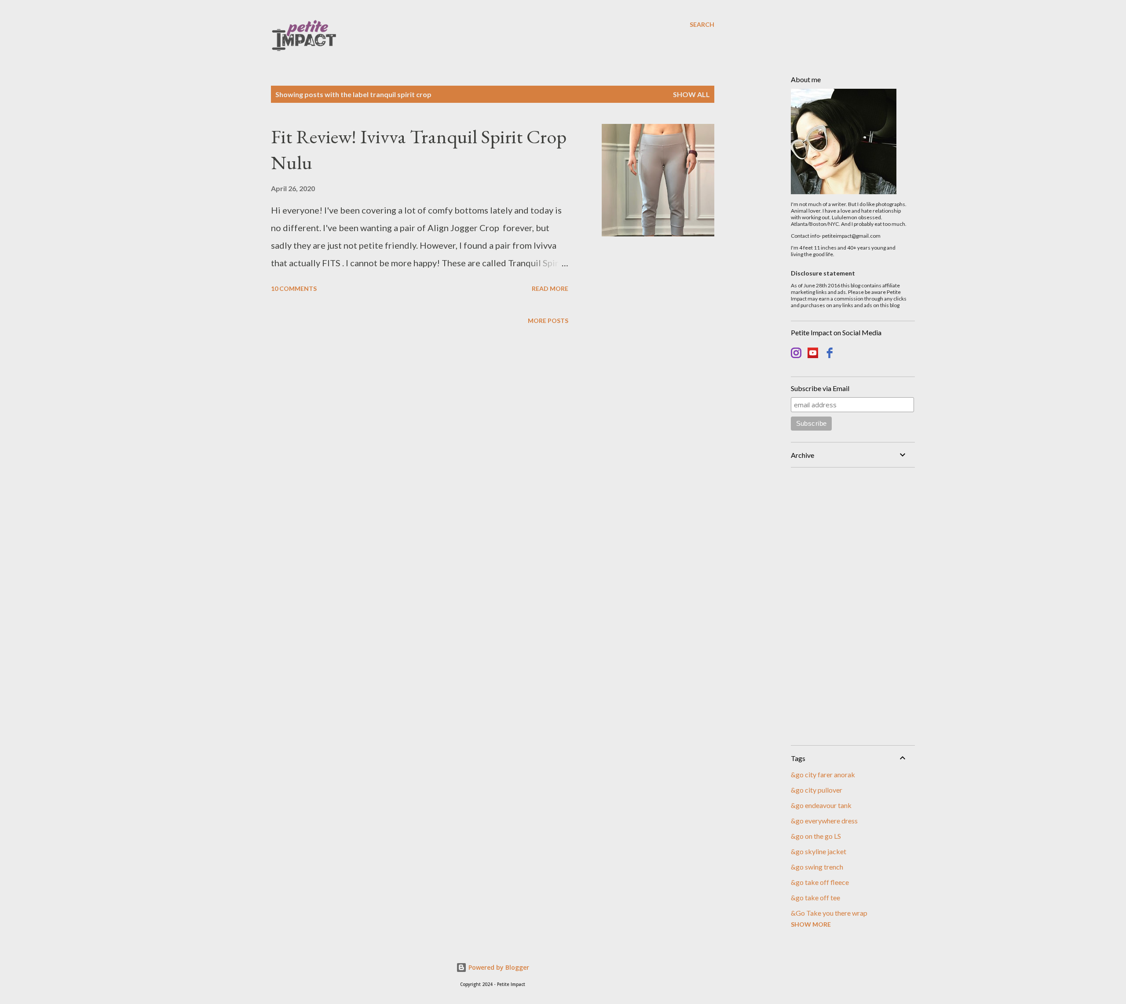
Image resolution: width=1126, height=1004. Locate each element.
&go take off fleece (820, 882)
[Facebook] (829, 354)
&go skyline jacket (818, 851)
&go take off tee (815, 897)
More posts (548, 320)
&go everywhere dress (824, 820)
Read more (550, 288)
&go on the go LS (816, 836)
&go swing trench (817, 867)
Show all (691, 94)
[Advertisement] (849, 606)
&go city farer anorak (823, 774)
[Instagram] (796, 354)
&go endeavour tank (821, 805)
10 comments (294, 288)
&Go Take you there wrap (829, 913)
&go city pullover (816, 790)
